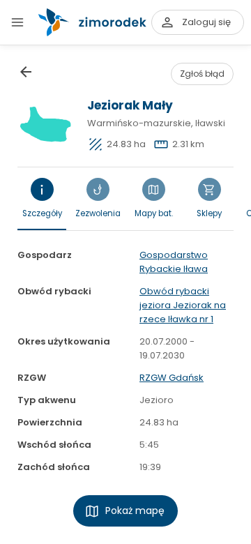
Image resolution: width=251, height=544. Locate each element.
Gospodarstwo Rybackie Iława (173, 261)
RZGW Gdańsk (171, 377)
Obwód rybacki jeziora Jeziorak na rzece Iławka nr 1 (182, 305)
